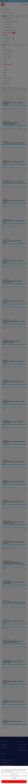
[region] (14, 775)
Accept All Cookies (14, 781)
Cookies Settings (14, 774)
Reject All (14, 777)
